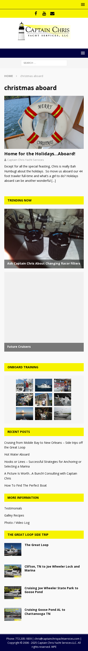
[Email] (52, 13)
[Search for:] (44, 63)
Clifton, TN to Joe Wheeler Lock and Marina (52, 568)
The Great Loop (36, 545)
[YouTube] (44, 13)
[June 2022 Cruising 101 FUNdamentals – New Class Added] (24, 413)
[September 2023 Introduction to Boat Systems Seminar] (43, 413)
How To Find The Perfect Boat (25, 485)
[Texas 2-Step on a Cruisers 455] (62, 413)
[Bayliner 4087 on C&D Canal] (43, 399)
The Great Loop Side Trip (27, 535)
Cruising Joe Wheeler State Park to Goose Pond (51, 590)
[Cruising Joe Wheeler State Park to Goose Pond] (12, 592)
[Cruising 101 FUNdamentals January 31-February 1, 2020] (24, 399)
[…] (53, 181)
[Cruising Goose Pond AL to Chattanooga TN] (12, 614)
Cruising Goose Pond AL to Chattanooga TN (45, 611)
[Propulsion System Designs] (62, 399)
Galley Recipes (14, 515)
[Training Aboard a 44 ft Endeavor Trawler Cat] (24, 385)
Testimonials (13, 508)
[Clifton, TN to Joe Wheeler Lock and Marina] (12, 571)
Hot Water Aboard (16, 454)
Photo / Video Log (16, 523)
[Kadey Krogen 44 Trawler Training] (43, 385)
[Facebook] (36, 13)
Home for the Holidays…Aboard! (39, 154)
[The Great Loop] (12, 549)
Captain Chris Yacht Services (25, 160)
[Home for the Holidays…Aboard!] (44, 122)
